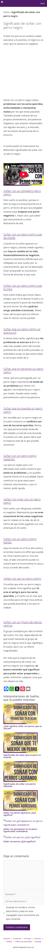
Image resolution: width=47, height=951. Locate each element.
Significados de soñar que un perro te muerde (22, 756)
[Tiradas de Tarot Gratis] (7, 3)
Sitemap (38, 941)
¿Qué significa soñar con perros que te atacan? (22, 727)
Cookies (9, 941)
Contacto (37, 938)
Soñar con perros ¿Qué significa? (19, 841)
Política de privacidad (23, 941)
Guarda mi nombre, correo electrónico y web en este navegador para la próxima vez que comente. (22, 913)
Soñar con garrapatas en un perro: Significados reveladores (20, 830)
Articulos (6, 938)
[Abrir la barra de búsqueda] (32, 3)
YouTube (27, 938)
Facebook (17, 938)
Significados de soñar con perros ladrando (19, 785)
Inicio (6, 12)
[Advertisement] (23, 72)
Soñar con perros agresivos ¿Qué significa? (19, 813)
